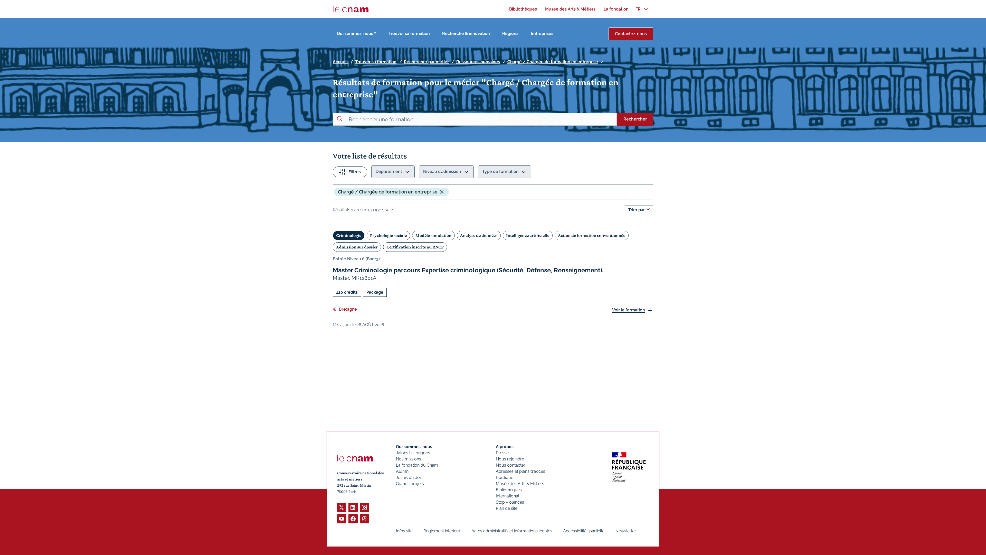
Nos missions (408, 459)
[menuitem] (523, 9)
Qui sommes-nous (414, 446)
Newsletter (625, 531)
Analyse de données (478, 235)
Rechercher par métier (426, 61)
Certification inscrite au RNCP (415, 246)
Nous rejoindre (510, 459)
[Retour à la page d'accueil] (351, 9)
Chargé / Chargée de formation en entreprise (552, 61)
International (507, 496)
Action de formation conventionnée (591, 235)
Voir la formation (628, 310)
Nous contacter (510, 465)
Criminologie (348, 235)
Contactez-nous (631, 33)
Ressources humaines (478, 61)
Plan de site (506, 508)
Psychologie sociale (388, 235)
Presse (502, 452)
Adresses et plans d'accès (520, 471)
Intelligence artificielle (527, 235)
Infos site (404, 531)
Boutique (504, 477)
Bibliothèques (509, 489)
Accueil (340, 61)
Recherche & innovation (466, 33)
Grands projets (410, 483)
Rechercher (635, 119)
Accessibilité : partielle (583, 531)
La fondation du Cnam (417, 465)
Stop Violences (510, 502)
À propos (505, 446)
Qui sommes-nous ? (356, 33)
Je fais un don (409, 477)
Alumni (402, 471)
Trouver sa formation (409, 33)
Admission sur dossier (357, 246)
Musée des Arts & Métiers (520, 483)
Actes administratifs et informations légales (511, 531)
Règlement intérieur (441, 531)
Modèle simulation (433, 235)
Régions (510, 33)
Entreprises (542, 33)
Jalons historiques (413, 452)
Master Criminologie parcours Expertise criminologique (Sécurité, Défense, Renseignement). (468, 270)
